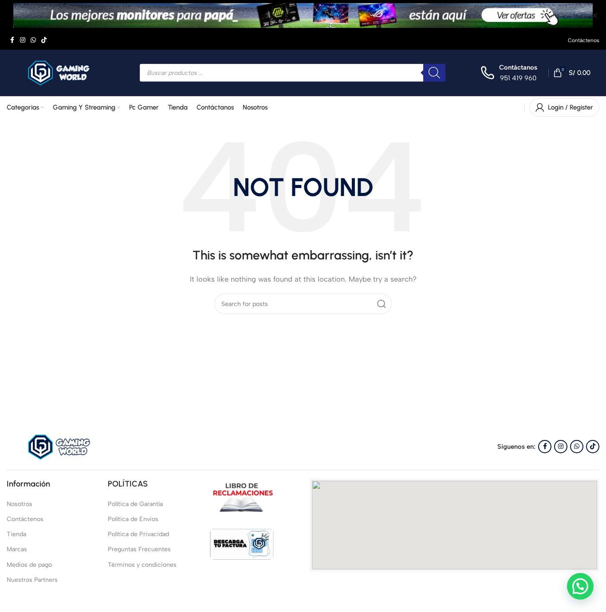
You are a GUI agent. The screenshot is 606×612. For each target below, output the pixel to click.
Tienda (16, 534)
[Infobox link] (508, 72)
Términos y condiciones (142, 565)
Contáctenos (25, 519)
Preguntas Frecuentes (139, 549)
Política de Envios (133, 519)
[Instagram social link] (22, 40)
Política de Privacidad (138, 534)
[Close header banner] (595, 15)
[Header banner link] (289, 15)
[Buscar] (434, 73)
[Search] (381, 304)
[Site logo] (62, 72)
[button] (580, 586)
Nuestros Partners (32, 580)
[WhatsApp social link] (33, 40)
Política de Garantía (135, 504)
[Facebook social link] (12, 40)
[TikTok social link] (44, 40)
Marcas (17, 549)
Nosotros (19, 504)
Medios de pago (29, 565)
